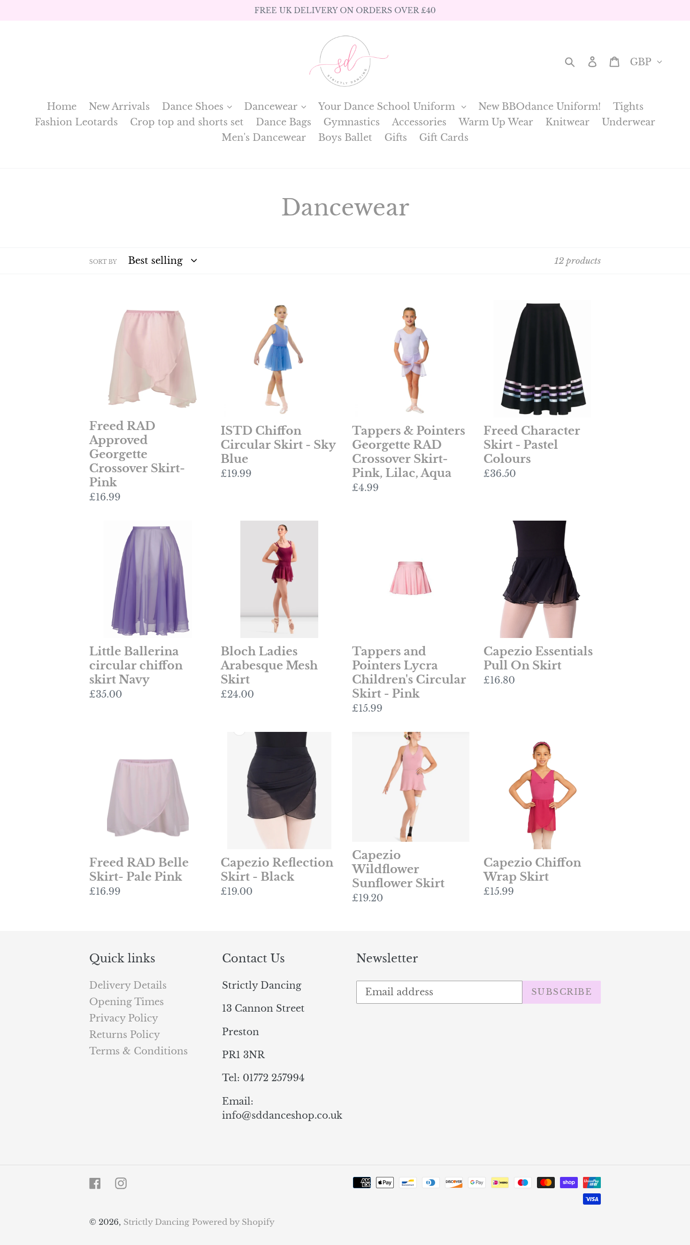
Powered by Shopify (233, 1222)
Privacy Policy (123, 1018)
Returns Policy (124, 1034)
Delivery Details (128, 985)
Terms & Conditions (138, 1051)
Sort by (103, 261)
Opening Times (126, 1001)
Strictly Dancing (156, 1222)
